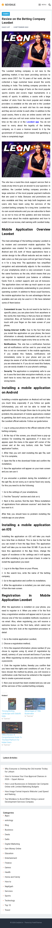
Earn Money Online (13, 848)
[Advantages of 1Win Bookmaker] (35, 704)
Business (9, 830)
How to (8, 881)
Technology (10, 900)
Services (9, 891)
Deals (7, 834)
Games (6, 14)
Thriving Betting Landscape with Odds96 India (11, 713)
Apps (7, 815)
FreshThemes (37, 922)
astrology (9, 820)
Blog (7, 825)
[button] (42, 5)
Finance (8, 863)
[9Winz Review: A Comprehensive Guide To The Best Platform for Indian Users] (12, 728)
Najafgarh (9, 886)
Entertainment (11, 858)
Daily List (6, 27)
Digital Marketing (12, 844)
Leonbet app (33, 122)
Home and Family (12, 877)
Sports (8, 896)
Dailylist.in (19, 922)
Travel (7, 910)
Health (7, 872)
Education (9, 853)
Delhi (7, 839)
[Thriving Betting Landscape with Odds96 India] (12, 704)
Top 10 (8, 905)
